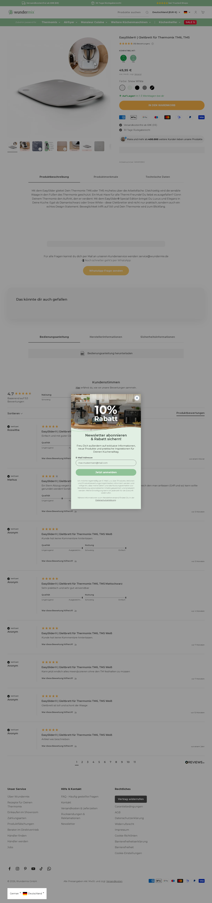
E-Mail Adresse (84, 457)
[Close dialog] (137, 398)
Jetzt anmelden (106, 472)
